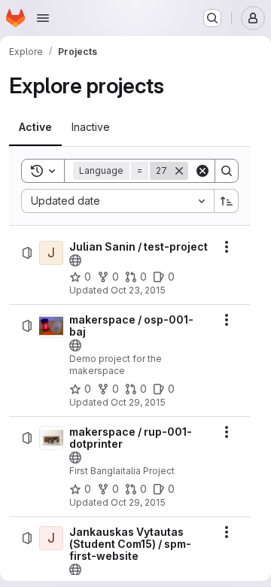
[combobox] (117, 201)
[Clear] (202, 171)
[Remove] (179, 171)
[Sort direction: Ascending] (227, 201)
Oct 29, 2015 (138, 402)
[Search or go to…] (212, 18)
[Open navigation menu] (43, 18)
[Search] (227, 171)
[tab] (35, 127)
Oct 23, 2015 (138, 290)
